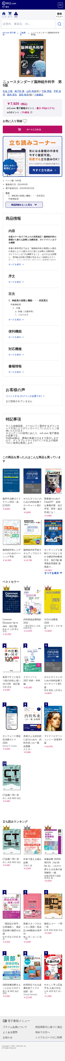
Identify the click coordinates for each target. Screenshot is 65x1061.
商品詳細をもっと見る (22, 205)
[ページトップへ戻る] (60, 1056)
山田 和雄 (31, 91)
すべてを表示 (52, 573)
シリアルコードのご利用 (48, 1037)
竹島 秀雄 (46, 91)
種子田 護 (19, 91)
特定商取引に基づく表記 (48, 1027)
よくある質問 (10, 1032)
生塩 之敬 (7, 91)
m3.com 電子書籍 (9, 34)
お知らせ (7, 1037)
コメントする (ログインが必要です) (24, 396)
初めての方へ (42, 1032)
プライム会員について (15, 1027)
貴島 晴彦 (24, 94)
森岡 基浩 (12, 94)
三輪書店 (23, 34)
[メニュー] (60, 4)
